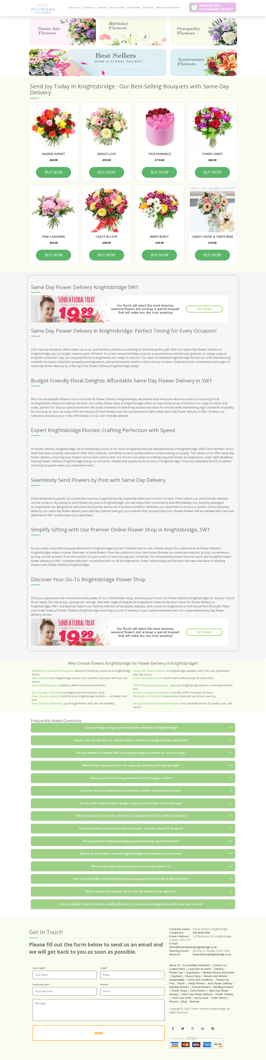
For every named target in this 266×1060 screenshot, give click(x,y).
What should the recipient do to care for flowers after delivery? (131, 891)
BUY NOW (53, 172)
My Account (201, 998)
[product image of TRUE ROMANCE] (159, 127)
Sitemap (194, 1001)
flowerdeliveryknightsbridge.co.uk (212, 954)
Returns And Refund (167, 7)
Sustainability (176, 979)
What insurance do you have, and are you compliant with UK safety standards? (131, 816)
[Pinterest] (212, 1028)
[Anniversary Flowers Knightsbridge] (203, 62)
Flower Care (117, 7)
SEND (98, 1033)
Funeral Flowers (201, 987)
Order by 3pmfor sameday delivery (216, 7)
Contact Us (88, 7)
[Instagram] (192, 1028)
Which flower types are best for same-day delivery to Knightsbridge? (131, 765)
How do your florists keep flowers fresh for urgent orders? (131, 778)
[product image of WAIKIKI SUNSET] (53, 127)
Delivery (102, 7)
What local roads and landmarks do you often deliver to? (131, 866)
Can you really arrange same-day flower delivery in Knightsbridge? (131, 728)
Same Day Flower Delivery (196, 994)
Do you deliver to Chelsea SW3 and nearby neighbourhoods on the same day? (131, 753)
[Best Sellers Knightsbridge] (97, 62)
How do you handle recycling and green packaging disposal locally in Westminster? (131, 879)
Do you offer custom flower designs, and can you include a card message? (131, 803)
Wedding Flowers (223, 987)
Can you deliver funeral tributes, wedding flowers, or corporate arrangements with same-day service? (131, 904)
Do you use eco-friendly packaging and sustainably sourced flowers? (131, 841)
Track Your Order (181, 998)
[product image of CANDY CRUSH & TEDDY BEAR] (212, 209)
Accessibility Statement (196, 965)
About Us (74, 7)
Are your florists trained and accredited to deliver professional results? (131, 791)
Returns (173, 1001)
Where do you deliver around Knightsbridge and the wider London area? (131, 854)
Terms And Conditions (200, 979)
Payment (148, 7)
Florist (181, 983)
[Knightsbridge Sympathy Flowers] (203, 31)
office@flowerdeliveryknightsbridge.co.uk (193, 947)
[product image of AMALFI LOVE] (106, 127)
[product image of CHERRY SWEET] (212, 127)
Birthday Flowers (179, 987)
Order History (219, 998)
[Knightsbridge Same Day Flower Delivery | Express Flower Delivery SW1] (41, 8)
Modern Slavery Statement (218, 972)
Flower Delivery (224, 994)
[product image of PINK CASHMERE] (53, 209)
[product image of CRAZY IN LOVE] (106, 209)
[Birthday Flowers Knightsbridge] (133, 31)
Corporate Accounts (199, 969)
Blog (184, 1001)
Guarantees (133, 7)
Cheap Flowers (196, 983)
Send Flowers (198, 990)
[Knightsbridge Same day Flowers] (62, 31)
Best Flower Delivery (220, 983)
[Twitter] (182, 1028)
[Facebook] (172, 1028)
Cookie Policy (177, 969)
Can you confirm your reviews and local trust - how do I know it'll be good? (131, 828)
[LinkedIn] (202, 1028)
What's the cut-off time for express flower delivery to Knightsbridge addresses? (131, 740)
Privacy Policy (193, 976)
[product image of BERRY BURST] (159, 209)
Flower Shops (179, 990)
